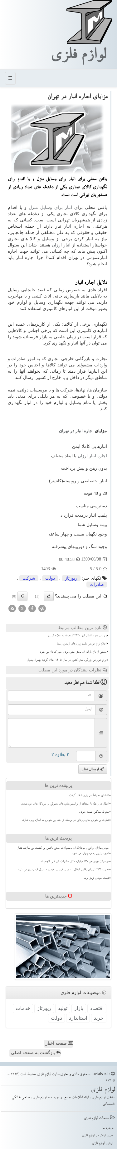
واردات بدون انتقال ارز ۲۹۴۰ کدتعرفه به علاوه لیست (76, 636)
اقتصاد (97, 1008)
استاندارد (78, 1018)
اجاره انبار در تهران (76, 430)
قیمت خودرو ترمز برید (96, 878)
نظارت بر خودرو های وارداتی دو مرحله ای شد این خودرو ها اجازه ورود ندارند (65, 820)
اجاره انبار (74, 226)
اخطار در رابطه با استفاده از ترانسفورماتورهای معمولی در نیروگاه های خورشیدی (65, 804)
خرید (99, 1018)
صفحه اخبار (57, 1043)
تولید (62, 1008)
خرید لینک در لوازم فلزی (97, 1136)
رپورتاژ (71, 578)
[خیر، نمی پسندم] (22, 596)
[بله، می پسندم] (49, 596)
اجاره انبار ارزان (92, 455)
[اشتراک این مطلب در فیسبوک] (32, 608)
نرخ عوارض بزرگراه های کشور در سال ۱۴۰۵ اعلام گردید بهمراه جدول (66, 660)
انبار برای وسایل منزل (50, 207)
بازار (78, 1008)
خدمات (23, 1008)
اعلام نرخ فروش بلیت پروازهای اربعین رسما (81, 644)
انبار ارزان (62, 245)
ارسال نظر (91, 769)
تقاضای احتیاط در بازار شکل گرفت (89, 796)
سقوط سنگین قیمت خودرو (93, 812)
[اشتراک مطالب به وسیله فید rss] (12, 608)
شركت (28, 578)
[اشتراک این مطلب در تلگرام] (42, 608)
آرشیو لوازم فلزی (102, 1143)
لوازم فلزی (78, 56)
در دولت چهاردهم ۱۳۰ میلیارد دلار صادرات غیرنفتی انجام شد (74, 862)
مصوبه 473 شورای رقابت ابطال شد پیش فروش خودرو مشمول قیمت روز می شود (63, 870)
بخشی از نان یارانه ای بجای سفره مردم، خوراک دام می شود (73, 652)
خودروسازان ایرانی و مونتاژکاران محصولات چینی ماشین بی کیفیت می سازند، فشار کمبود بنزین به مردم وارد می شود (63, 851)
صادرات (97, 584)
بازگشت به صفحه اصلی (33, 1052)
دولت (50, 578)
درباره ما (107, 1128)
